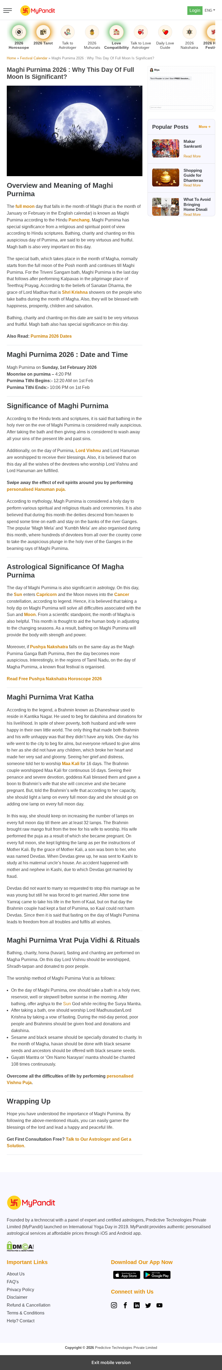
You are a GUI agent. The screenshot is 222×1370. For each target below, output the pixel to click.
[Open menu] (7, 10)
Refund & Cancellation (28, 1305)
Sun (18, 594)
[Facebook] (125, 1306)
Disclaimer (17, 1297)
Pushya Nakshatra (49, 646)
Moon (30, 614)
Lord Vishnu (88, 450)
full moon (25, 206)
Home (11, 58)
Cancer (121, 594)
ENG (208, 10)
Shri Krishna (75, 292)
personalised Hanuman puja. (36, 489)
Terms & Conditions (25, 1313)
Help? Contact (20, 1321)
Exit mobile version (111, 1362)
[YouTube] (159, 1306)
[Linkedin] (137, 1306)
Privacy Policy (20, 1289)
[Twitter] (148, 1306)
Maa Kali (70, 763)
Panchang (79, 220)
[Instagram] (115, 1306)
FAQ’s (13, 1281)
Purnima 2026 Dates (51, 336)
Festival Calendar (33, 58)
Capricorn (46, 594)
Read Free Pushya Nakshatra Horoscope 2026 (55, 678)
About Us (16, 1274)
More (203, 127)
